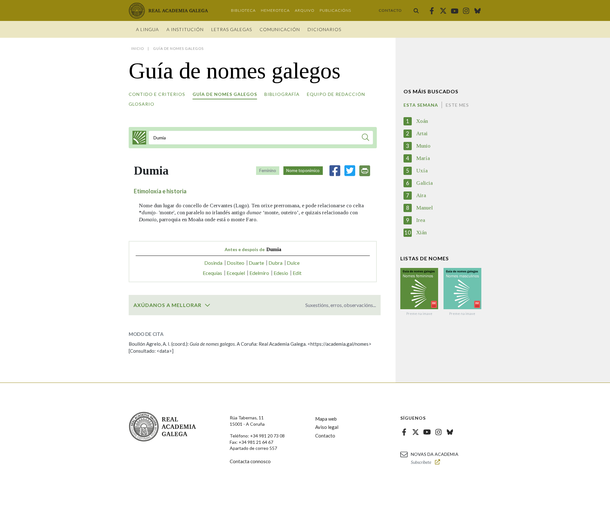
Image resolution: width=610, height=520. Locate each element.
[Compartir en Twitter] (349, 170)
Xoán (422, 121)
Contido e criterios (157, 94)
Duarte (256, 263)
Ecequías (212, 273)
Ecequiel (236, 273)
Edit (297, 273)
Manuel (424, 208)
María (423, 158)
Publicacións (335, 10)
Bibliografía (282, 94)
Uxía (422, 171)
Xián (421, 233)
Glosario (141, 104)
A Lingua (147, 29)
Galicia (424, 183)
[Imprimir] (364, 170)
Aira (421, 195)
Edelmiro (259, 273)
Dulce (293, 263)
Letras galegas (231, 29)
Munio (423, 146)
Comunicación (280, 29)
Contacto (390, 10)
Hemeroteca (275, 10)
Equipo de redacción (336, 94)
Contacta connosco (250, 461)
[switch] (207, 305)
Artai (422, 133)
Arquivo (305, 10)
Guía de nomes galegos (225, 94)
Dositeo (235, 263)
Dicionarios (324, 29)
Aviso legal (326, 427)
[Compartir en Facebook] (334, 170)
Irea (420, 220)
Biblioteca (243, 10)
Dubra (275, 263)
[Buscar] (416, 10)
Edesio (281, 273)
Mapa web (326, 419)
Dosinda (213, 263)
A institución (185, 29)
